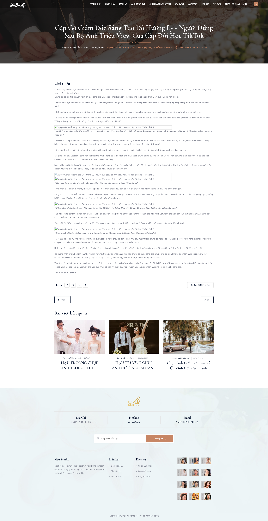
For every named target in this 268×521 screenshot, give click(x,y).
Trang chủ (95, 4)
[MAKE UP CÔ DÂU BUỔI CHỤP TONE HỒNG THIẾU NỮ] (206, 497)
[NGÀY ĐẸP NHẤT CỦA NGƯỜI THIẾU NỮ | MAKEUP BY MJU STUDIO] (206, 485)
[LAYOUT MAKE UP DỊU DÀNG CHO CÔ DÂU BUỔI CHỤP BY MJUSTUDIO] (182, 485)
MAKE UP (123, 4)
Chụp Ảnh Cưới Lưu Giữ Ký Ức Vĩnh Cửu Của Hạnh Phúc (188, 368)
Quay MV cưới (144, 471)
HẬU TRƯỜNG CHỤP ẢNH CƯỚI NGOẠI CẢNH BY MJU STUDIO (134, 368)
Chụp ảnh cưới (145, 466)
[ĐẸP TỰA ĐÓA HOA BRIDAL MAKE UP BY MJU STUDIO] (194, 497)
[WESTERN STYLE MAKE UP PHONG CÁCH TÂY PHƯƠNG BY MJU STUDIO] (194, 474)
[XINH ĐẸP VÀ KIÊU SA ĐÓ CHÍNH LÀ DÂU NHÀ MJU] (182, 474)
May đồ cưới (144, 476)
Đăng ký (159, 438)
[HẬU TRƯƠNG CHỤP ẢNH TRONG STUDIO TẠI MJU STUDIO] (72, 330)
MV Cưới (179, 4)
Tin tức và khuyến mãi (93, 47)
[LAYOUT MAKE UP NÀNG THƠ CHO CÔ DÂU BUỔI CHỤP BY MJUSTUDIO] (206, 462)
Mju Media (115, 471)
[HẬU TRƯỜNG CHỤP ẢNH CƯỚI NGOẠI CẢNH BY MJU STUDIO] (127, 330)
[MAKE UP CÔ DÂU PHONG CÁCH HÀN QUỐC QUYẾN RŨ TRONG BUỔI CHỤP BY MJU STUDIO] (182, 497)
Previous (62, 299)
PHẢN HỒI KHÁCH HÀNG (236, 4)
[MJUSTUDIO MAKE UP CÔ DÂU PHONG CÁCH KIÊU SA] (206, 474)
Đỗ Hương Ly (117, 466)
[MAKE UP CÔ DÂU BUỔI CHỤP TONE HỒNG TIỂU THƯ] (182, 462)
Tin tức (217, 4)
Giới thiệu (110, 4)
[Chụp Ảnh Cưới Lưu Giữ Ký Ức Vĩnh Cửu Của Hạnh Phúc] (181, 330)
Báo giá (205, 4)
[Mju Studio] (18, 4)
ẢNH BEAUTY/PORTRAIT (160, 4)
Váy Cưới (192, 4)
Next (206, 299)
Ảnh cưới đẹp (138, 4)
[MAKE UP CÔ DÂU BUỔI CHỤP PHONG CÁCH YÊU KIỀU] (194, 462)
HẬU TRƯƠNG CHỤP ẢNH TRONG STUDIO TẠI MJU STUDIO (80, 368)
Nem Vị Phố (116, 476)
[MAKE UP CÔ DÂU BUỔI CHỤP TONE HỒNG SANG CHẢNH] (194, 485)
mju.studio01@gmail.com (187, 422)
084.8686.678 (134, 422)
